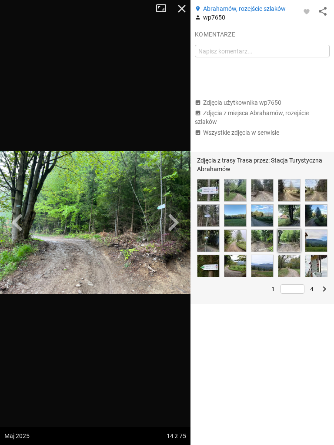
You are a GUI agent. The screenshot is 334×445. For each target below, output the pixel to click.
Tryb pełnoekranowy (164, 8)
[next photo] (173, 222)
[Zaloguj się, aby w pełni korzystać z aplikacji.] (307, 11)
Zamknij (181, 8)
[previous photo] (17, 222)
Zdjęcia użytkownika (242, 102)
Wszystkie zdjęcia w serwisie (241, 132)
